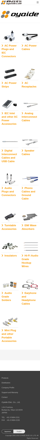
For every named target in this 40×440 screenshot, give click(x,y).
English (19, 431)
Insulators (10, 255)
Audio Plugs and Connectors (9, 192)
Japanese (7, 431)
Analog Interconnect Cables (29, 117)
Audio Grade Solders (7, 297)
